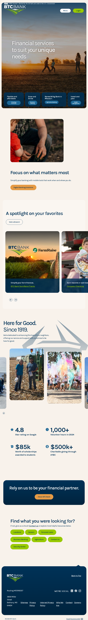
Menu (67, 10)
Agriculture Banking (51, 102)
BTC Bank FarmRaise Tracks (23, 286)
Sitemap (24, 602)
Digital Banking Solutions (23, 187)
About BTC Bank (44, 497)
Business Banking (32, 103)
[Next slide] (15, 299)
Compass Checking (75, 286)
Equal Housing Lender (74, 619)
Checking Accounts (13, 103)
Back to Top (76, 576)
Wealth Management (75, 103)
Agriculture (39, 539)
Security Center (20, 547)
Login (80, 10)
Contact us (33, 526)
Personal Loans (47, 532)
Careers (31, 532)
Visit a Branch (14, 222)
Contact (69, 602)
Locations (17, 532)
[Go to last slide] (10, 299)
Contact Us (55, 539)
